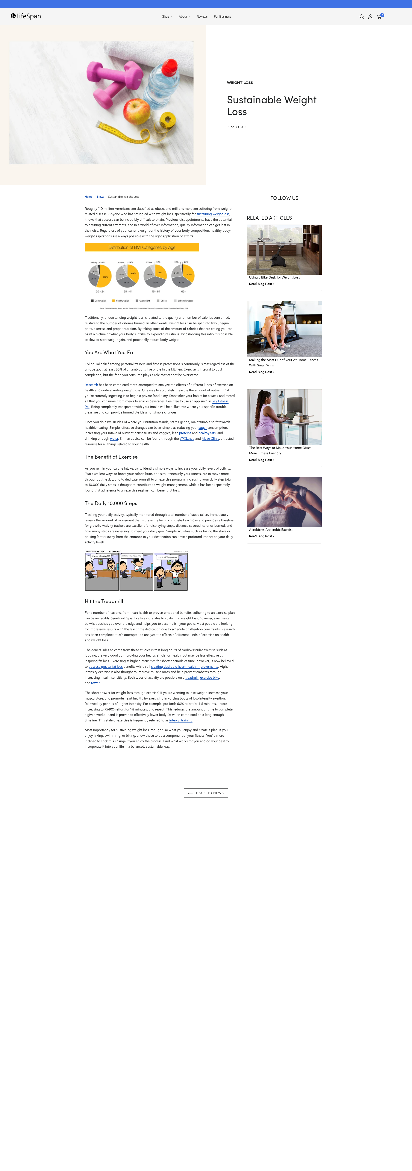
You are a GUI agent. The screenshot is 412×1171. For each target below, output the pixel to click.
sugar (202, 428)
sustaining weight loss (213, 214)
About (183, 16)
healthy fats (207, 433)
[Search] (361, 16)
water (114, 438)
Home (88, 196)
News (100, 196)
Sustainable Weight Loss (123, 196)
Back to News (209, 793)
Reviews (202, 16)
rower (95, 683)
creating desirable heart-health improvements (184, 666)
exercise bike (209, 677)
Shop (165, 16)
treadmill (191, 677)
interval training (180, 720)
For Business (222, 16)
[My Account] (370, 16)
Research (91, 385)
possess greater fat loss (106, 666)
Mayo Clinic (210, 438)
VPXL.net (187, 438)
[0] (378, 16)
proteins (185, 433)
